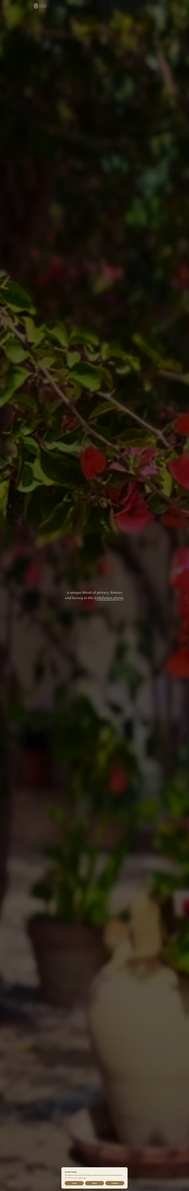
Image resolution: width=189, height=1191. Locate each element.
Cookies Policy (82, 1178)
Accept (74, 1183)
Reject (94, 1183)
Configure (114, 1183)
